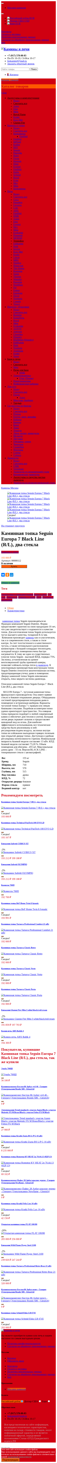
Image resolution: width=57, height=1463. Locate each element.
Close (4, 92)
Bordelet (17, 315)
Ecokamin (18, 232)
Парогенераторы (22, 381)
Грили (16, 395)
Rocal (16, 177)
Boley (16, 155)
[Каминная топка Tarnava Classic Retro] (21, 953)
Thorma (17, 276)
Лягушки (18, 438)
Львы (16, 427)
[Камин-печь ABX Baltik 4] (15, 1037)
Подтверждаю (10, 1460)
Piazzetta (17, 153)
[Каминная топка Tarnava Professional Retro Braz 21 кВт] (28, 1274)
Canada (17, 301)
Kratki (16, 117)
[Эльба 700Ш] (9, 1074)
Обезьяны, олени (22, 441)
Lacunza (17, 205)
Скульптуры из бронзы (19, 405)
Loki (15, 208)
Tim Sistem (18, 268)
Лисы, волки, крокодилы (26, 433)
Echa (15, 180)
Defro (16, 172)
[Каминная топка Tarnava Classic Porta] (21, 995)
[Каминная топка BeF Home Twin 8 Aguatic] (24, 909)
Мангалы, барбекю (23, 400)
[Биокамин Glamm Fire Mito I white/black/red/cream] (28, 1019)
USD (26, 21)
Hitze (16, 164)
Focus (16, 158)
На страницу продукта (13, 526)
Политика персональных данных (18, 37)
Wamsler (17, 279)
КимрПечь (18, 318)
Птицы (17, 414)
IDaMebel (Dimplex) (23, 340)
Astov (16, 106)
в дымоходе (42, 665)
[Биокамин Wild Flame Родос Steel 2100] (22, 1254)
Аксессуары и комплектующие (17, 594)
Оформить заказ (15, 1361)
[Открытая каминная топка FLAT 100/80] (23, 1233)
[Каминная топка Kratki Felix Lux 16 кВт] (23, 1209)
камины (30, 637)
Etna (15, 109)
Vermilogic (18, 469)
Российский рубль (10, 1401)
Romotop (17, 271)
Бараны (17, 422)
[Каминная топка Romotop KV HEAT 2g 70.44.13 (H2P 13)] (28, 1165)
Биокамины (19, 133)
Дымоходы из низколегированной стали (34, 482)
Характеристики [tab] (15, 610)
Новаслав (18, 265)
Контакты (6, 31)
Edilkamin (18, 243)
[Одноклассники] (7, 575)
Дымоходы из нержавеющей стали (31, 471)
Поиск (34, 69)
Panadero (17, 202)
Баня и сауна (40, 594)
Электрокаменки (22, 375)
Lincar (16, 257)
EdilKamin (18, 342)
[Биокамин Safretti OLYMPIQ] (17, 873)
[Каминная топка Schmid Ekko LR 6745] (22, 1318)
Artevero (17, 331)
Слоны (17, 452)
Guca (16, 199)
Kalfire (16, 144)
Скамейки (18, 447)
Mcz (15, 183)
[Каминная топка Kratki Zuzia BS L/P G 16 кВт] (26, 1142)
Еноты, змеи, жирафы (24, 416)
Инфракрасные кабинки (25, 384)
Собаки (17, 455)
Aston (16, 219)
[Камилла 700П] (10, 891)
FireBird (23, 136)
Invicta (16, 249)
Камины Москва (9, 488)
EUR (18, 23)
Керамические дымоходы (26, 474)
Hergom (17, 161)
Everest (17, 166)
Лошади (17, 430)
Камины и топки (16, 125)
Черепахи (18, 444)
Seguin (16, 150)
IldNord (17, 142)
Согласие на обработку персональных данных (25, 39)
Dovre (16, 296)
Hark (15, 246)
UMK (16, 466)
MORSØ (17, 238)
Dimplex (17, 337)
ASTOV (17, 329)
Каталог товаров (9, 79)
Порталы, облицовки (18, 307)
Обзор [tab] (10, 608)
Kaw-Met (18, 120)
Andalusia (18, 351)
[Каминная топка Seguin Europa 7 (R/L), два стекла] (28, 808)
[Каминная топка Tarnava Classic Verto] (21, 974)
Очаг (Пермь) (26, 378)
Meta (15, 111)
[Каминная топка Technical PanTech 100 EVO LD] (27, 828)
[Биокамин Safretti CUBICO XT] (18, 852)
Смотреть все (20, 131)
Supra (16, 274)
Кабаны (17, 419)
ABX (16, 210)
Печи (10, 191)
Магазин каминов (16, 7)
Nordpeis (17, 298)
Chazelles (18, 334)
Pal (14, 287)
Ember (16, 290)
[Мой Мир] (11, 575)
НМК (16, 216)
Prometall (17, 235)
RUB (32, 18)
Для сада (11, 386)
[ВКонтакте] (3, 575)
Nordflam (18, 285)
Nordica (17, 263)
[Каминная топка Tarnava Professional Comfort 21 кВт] (28, 932)
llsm (3, 42)
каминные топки (11, 621)
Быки (16, 425)
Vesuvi (16, 304)
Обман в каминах (10, 582)
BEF (15, 147)
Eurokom (17, 293)
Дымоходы (13, 458)
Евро (44, 1401)
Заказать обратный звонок (21, 63)
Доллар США (31, 1401)
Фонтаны (18, 449)
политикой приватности (19, 1457)
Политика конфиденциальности (24, 1343)
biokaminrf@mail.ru (17, 61)
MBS (16, 260)
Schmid (17, 175)
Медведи (18, 436)
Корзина (11, 1358)
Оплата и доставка (11, 34)
